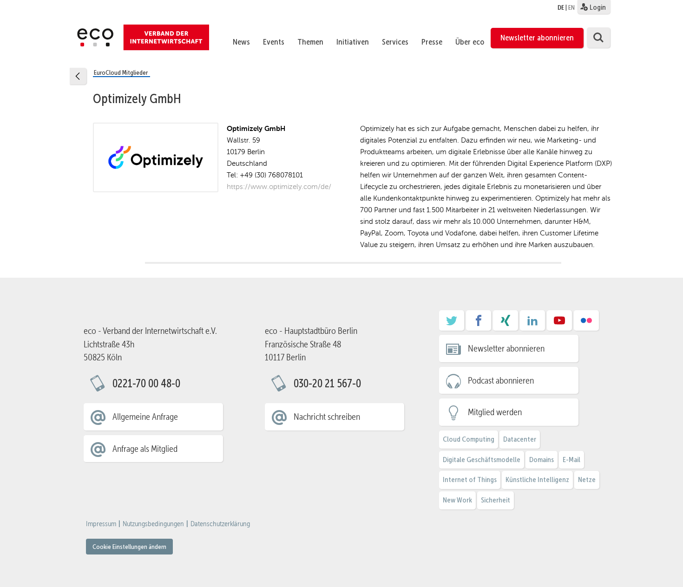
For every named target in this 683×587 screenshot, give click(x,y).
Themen (310, 41)
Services (395, 41)
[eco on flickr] (586, 323)
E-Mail (571, 459)
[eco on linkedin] (532, 323)
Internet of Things (470, 479)
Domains (541, 459)
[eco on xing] (505, 323)
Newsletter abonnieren (537, 37)
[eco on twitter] (451, 323)
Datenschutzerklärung (220, 524)
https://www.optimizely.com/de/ (279, 186)
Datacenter (519, 439)
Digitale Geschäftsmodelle (481, 459)
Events (273, 41)
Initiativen (352, 41)
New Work (457, 500)
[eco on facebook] (478, 323)
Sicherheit (495, 500)
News (241, 41)
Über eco (469, 41)
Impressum (101, 524)
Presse (431, 41)
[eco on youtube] (559, 323)
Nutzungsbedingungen (153, 524)
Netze (587, 479)
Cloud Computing (468, 439)
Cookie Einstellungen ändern (129, 546)
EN (571, 7)
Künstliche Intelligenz (537, 479)
